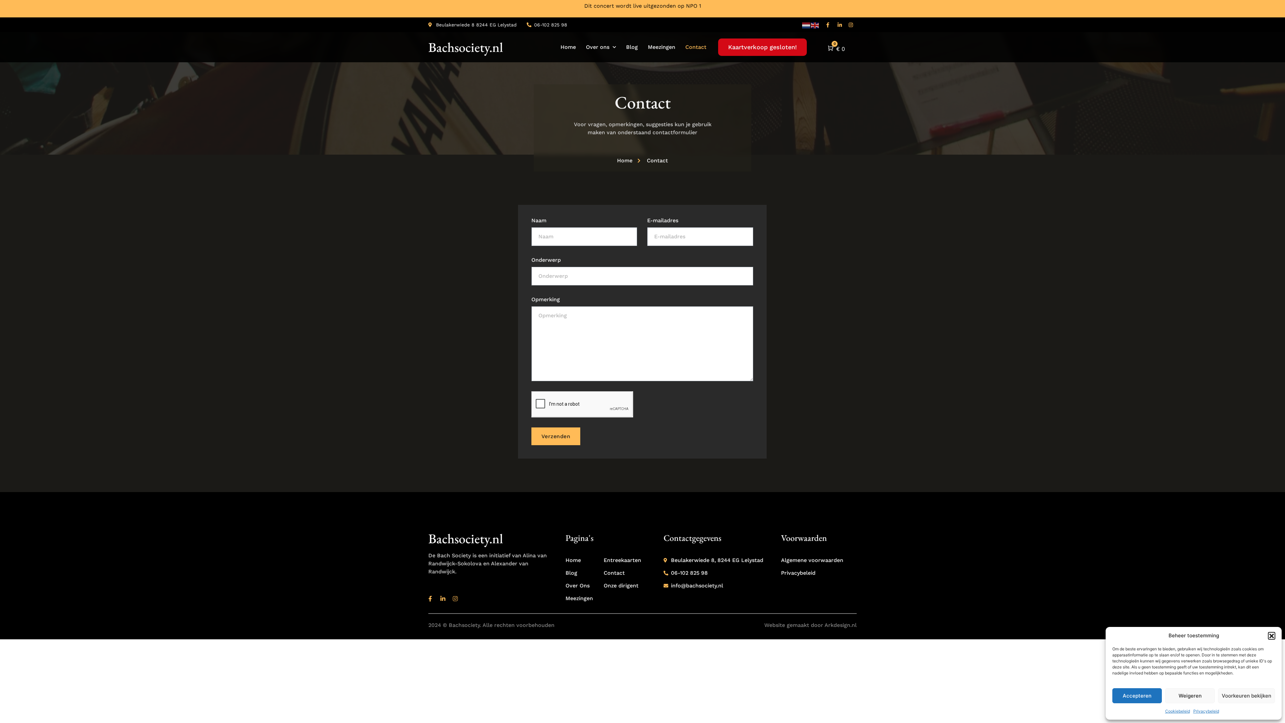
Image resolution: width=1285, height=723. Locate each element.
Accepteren (1137, 696)
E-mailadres (662, 220)
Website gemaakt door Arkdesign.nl (810, 625)
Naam (538, 220)
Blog (632, 47)
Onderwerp (546, 260)
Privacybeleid (1206, 711)
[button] (1271, 635)
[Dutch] (806, 24)
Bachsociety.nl (465, 47)
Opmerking (545, 299)
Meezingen (661, 47)
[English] (815, 24)
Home (568, 47)
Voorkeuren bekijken (1246, 696)
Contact (695, 47)
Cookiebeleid (1177, 711)
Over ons (597, 47)
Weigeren (1190, 696)
